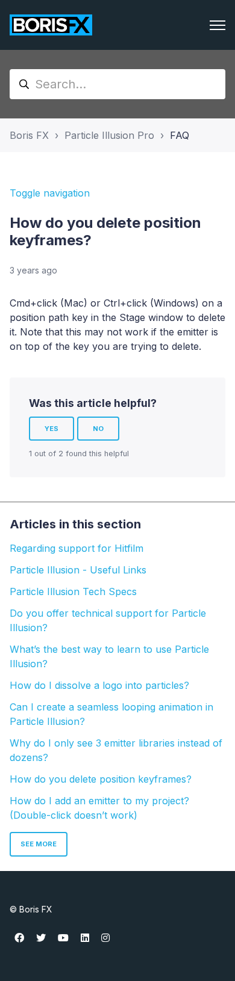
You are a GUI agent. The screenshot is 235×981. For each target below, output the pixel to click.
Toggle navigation (50, 193)
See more (38, 844)
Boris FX (29, 135)
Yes (51, 428)
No (98, 428)
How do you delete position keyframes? (101, 779)
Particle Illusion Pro (109, 135)
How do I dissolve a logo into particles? (99, 685)
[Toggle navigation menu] (217, 25)
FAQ (179, 135)
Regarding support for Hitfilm (76, 548)
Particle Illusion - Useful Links (78, 570)
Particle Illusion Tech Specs (73, 591)
